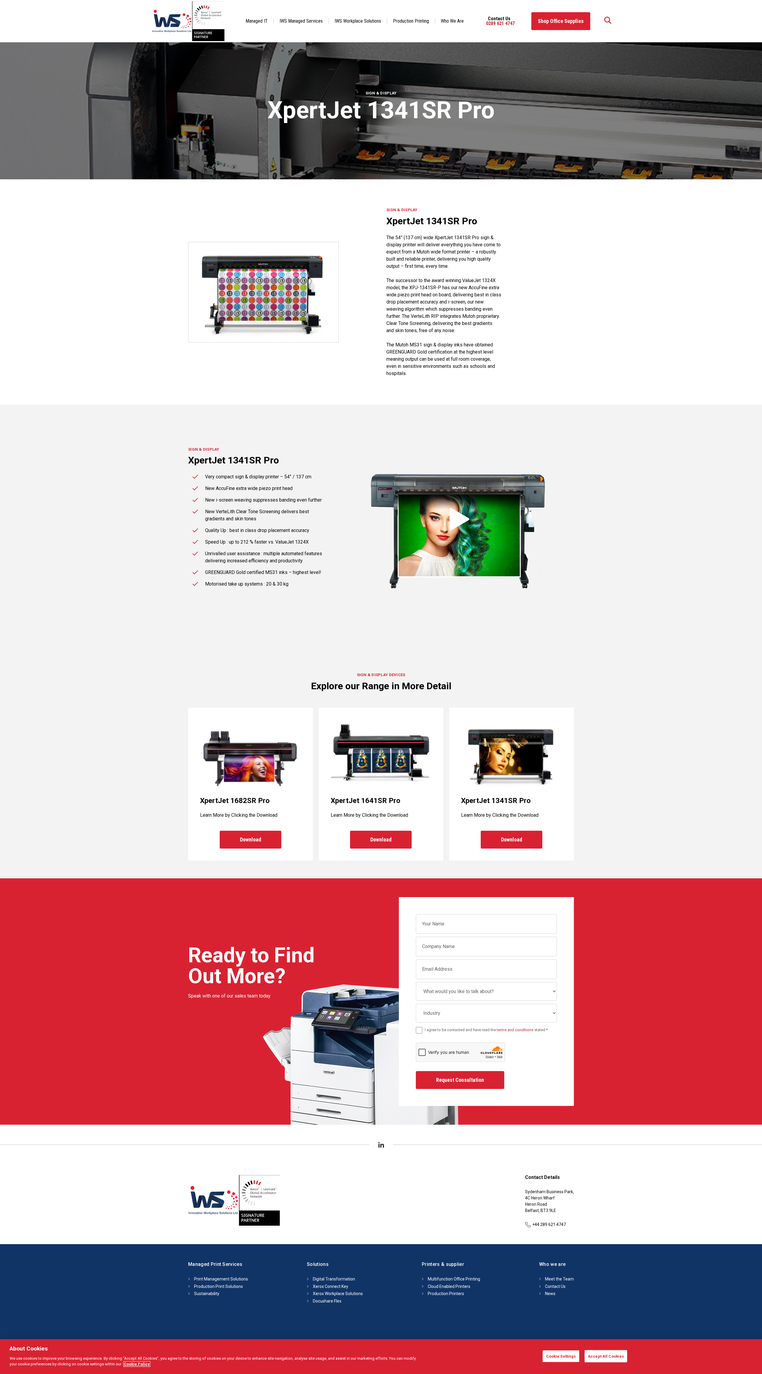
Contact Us (555, 1286)
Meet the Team (559, 1279)
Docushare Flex (327, 1301)
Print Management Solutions (221, 1279)
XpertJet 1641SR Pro (365, 800)
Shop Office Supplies (561, 21)
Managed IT (257, 21)
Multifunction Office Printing (454, 1279)
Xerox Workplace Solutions (338, 1293)
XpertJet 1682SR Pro (235, 800)
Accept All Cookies (606, 1356)
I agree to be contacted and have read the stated (486, 1030)
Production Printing (411, 21)
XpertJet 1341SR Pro (496, 800)
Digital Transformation (334, 1279)
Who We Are (452, 21)
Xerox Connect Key (330, 1286)
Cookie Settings (561, 1356)
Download (250, 839)
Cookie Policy (137, 1364)
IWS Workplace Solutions (358, 21)
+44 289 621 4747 (549, 1224)
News (550, 1293)
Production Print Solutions (218, 1286)
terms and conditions (515, 1030)
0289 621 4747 (500, 23)
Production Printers (446, 1293)
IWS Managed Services (301, 21)
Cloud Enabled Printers (449, 1286)
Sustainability (206, 1293)
